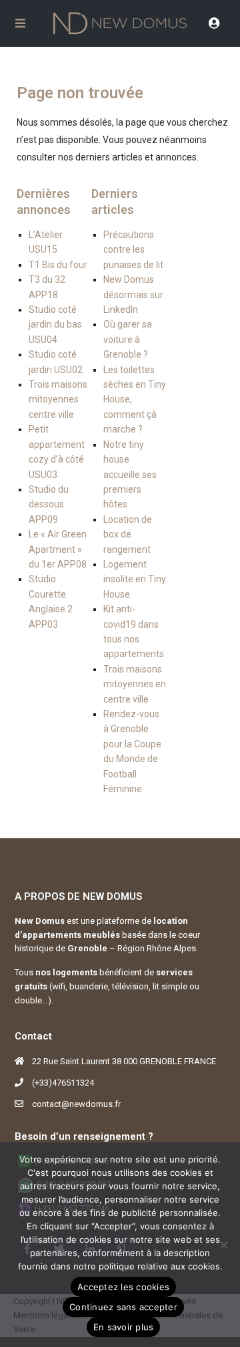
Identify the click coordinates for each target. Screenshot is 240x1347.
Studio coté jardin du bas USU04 (55, 324)
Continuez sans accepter (123, 1307)
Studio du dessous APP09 (49, 504)
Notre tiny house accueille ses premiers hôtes (130, 474)
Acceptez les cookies (123, 1286)
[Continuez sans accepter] (223, 1244)
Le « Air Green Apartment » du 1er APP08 (58, 549)
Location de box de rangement (127, 534)
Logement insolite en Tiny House (134, 579)
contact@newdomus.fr (76, 1104)
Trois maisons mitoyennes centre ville (58, 399)
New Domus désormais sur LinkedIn (133, 294)
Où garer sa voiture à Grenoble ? (127, 339)
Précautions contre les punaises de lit (133, 249)
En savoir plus (123, 1327)
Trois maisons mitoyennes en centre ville (134, 684)
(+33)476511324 (63, 1083)
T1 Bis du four (58, 264)
